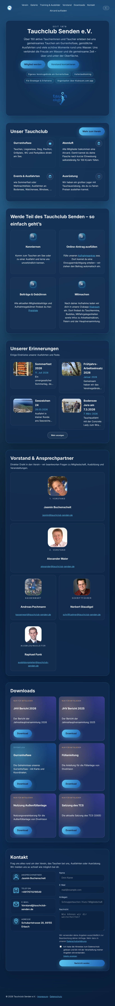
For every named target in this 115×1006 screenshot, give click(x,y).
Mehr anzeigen (57, 435)
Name (62, 873)
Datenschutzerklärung (76, 941)
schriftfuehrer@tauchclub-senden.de (82, 614)
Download (22, 733)
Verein (25, 5)
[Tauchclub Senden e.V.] (9, 8)
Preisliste (33, 310)
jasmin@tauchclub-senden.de (57, 515)
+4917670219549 (31, 891)
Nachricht (63, 909)
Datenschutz (56, 996)
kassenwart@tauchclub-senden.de (33, 614)
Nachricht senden (81, 963)
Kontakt (91, 5)
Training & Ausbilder (50, 5)
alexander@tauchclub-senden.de (57, 566)
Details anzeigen (70, 956)
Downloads (79, 5)
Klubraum (94, 306)
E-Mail (62, 885)
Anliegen (63, 897)
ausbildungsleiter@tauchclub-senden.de (33, 664)
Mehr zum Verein (92, 131)
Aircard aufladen (58, 10)
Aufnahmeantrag (86, 255)
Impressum (42, 996)
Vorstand (67, 5)
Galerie (34, 5)
